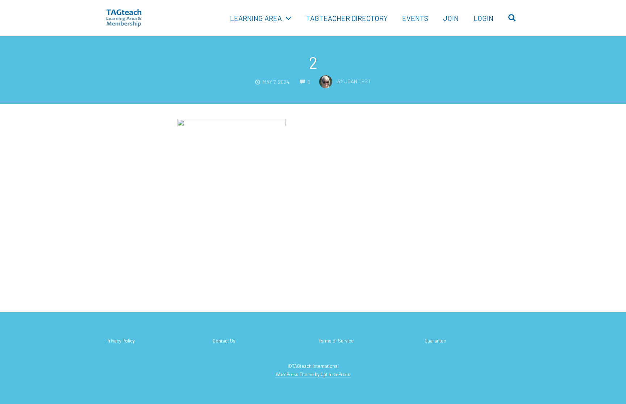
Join (451, 18)
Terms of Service (336, 341)
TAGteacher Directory (347, 18)
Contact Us (224, 341)
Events (415, 18)
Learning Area (256, 18)
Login (483, 18)
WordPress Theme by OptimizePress (313, 374)
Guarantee (435, 341)
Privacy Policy (121, 341)
